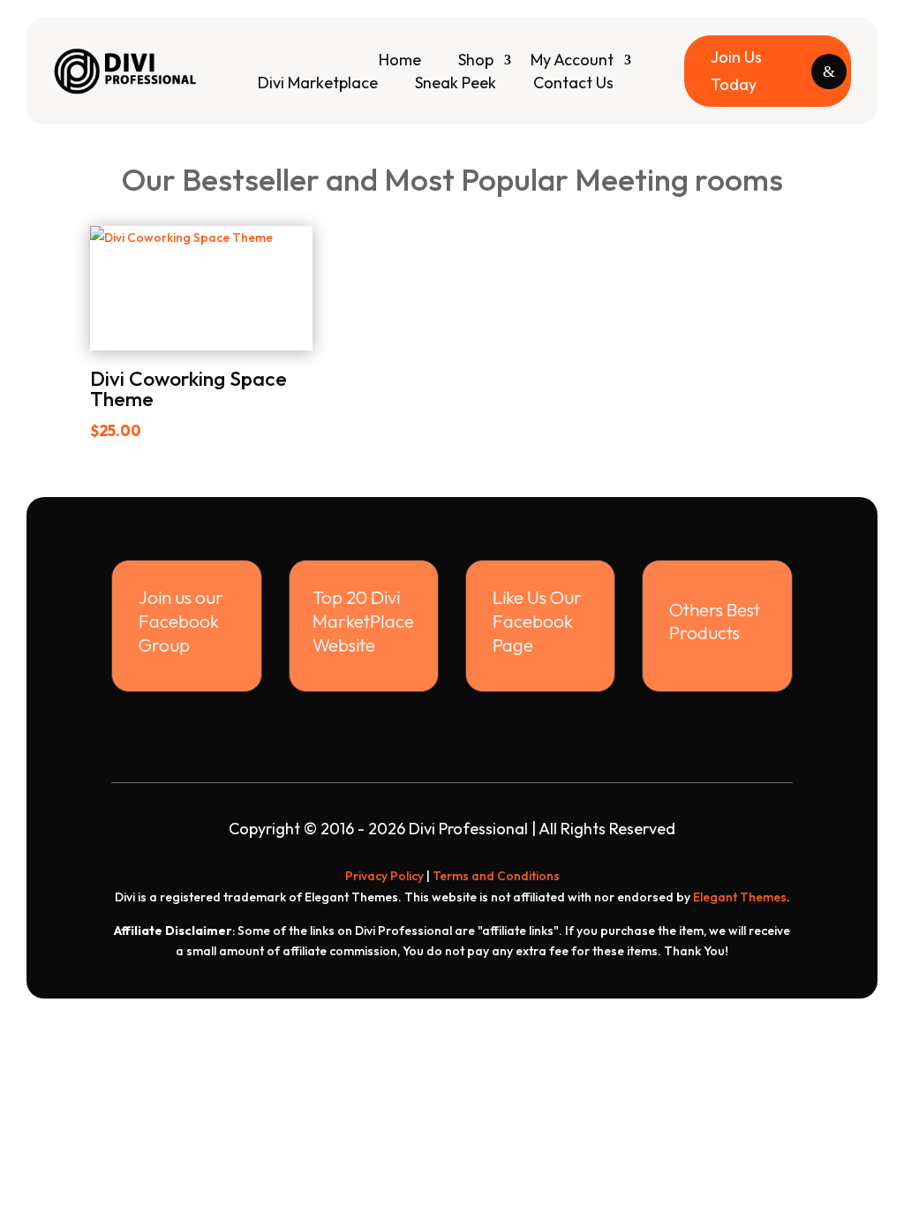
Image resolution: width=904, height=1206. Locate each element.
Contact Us (573, 82)
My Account (572, 59)
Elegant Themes (740, 897)
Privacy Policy (384, 876)
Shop (475, 59)
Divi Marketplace (318, 82)
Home (400, 59)
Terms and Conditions (496, 876)
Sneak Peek (455, 82)
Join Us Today (736, 70)
